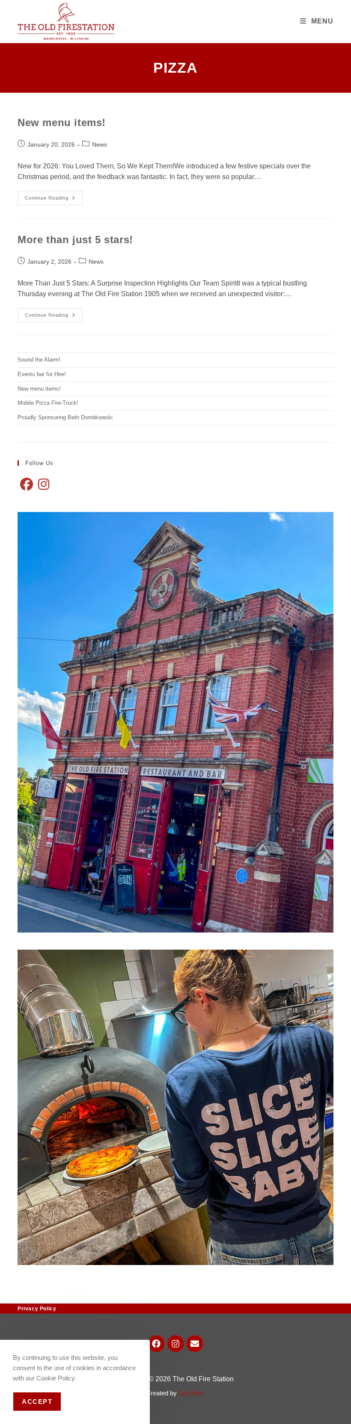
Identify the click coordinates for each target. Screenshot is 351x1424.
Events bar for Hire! (42, 374)
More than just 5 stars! (75, 239)
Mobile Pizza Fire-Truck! (48, 403)
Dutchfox (191, 1393)
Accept (37, 1401)
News (99, 144)
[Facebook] (26, 484)
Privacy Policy (37, 1309)
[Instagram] (43, 484)
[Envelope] (194, 1343)
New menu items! (62, 122)
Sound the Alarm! (39, 359)
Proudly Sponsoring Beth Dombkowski (65, 417)
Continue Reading (54, 195)
